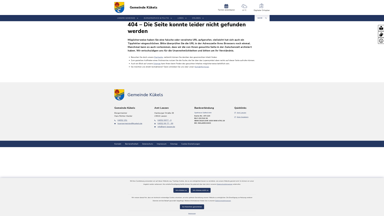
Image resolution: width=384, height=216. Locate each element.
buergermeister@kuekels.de (130, 123)
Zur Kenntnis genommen (192, 207)
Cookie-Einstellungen (190, 144)
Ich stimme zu (181, 190)
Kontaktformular (202, 67)
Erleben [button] (196, 18)
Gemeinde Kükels (143, 7)
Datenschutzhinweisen (224, 184)
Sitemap (157, 63)
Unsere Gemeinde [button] (126, 18)
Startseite (158, 57)
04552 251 (122, 120)
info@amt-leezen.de (166, 127)
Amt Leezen (241, 113)
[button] (381, 28)
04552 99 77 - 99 (165, 123)
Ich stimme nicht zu (200, 190)
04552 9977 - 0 (165, 120)
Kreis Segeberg (242, 117)
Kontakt (117, 144)
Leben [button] (181, 18)
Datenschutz (147, 144)
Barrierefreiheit (131, 144)
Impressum (192, 213)
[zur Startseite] (119, 7)
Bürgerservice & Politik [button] (156, 18)
